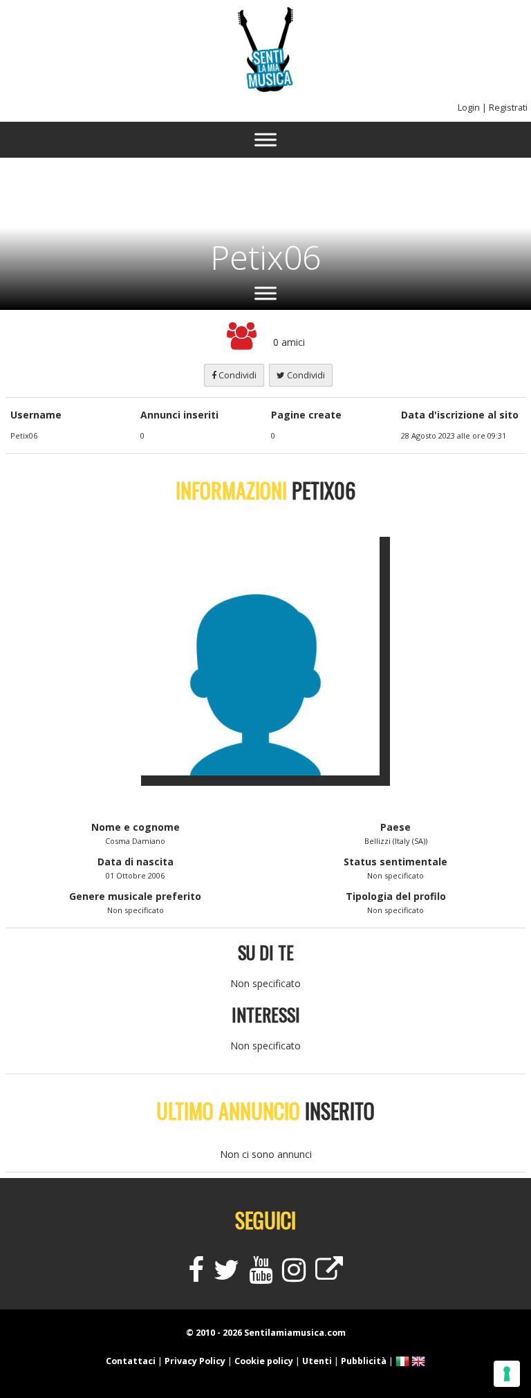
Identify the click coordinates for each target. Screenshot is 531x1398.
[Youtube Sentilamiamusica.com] (260, 1275)
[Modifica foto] (265, 650)
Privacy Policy (195, 1361)
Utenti (317, 1361)
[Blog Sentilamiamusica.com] (329, 1275)
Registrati (508, 107)
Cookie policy (263, 1361)
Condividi (236, 375)
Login (469, 107)
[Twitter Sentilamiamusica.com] (226, 1275)
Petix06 (265, 256)
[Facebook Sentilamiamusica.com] (196, 1275)
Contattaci (131, 1361)
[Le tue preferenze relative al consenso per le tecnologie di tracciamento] (507, 1374)
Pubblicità (363, 1361)
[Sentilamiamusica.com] (265, 88)
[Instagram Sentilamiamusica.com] (294, 1275)
